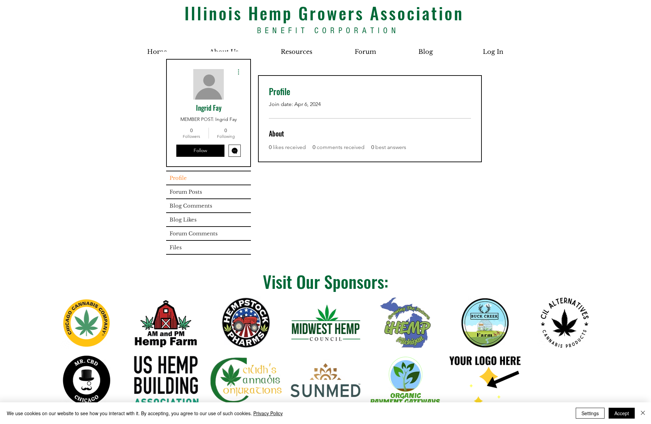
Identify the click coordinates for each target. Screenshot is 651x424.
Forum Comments (194, 233)
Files (176, 247)
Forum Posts (186, 192)
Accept (621, 413)
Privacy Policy (268, 413)
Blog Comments (191, 206)
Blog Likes (183, 219)
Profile (178, 178)
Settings (590, 413)
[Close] (643, 413)
